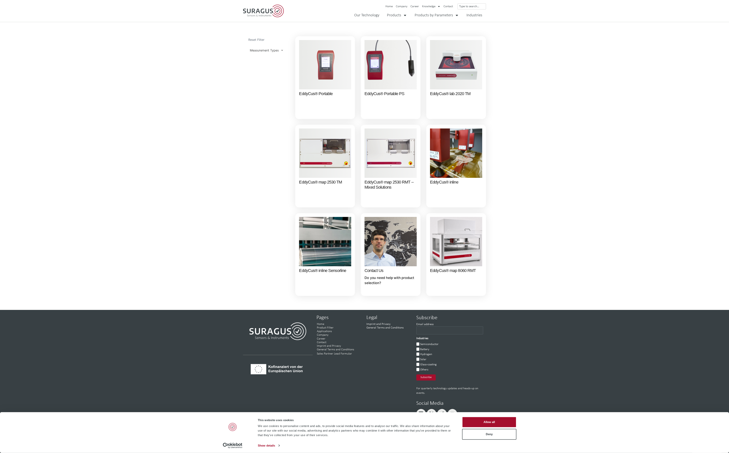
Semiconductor (429, 344)
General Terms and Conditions (335, 349)
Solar (423, 359)
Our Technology (366, 15)
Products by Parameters (434, 15)
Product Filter (325, 327)
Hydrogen (426, 354)
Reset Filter (256, 40)
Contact (448, 6)
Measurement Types (264, 50)
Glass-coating (428, 364)
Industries (474, 15)
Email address (425, 324)
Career (414, 6)
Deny (489, 434)
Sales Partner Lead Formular (334, 353)
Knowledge (429, 6)
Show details (266, 445)
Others (424, 369)
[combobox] (472, 6)
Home (389, 6)
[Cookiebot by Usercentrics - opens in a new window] (232, 445)
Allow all (489, 422)
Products (394, 15)
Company (401, 6)
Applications (324, 331)
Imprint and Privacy (329, 345)
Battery (424, 349)
